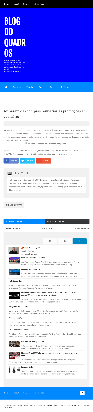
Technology (66, 87)
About (16, 4)
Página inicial (47, 228)
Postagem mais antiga (81, 228)
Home (6, 4)
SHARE (14, 161)
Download (8, 97)
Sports (42, 87)
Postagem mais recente (12, 228)
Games (53, 87)
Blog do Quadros (15, 37)
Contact (26, 4)
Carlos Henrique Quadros (32, 248)
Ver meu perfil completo (29, 254)
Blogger (9, 407)
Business (17, 87)
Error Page (39, 4)
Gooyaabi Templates (74, 405)
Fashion (30, 87)
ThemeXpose (51, 405)
